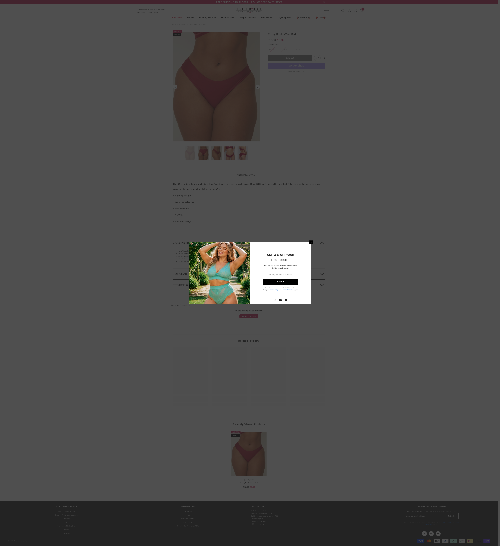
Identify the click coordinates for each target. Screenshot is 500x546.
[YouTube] (286, 300)
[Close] (311, 242)
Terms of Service (287, 290)
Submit (280, 282)
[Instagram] (280, 300)
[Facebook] (275, 300)
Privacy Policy (273, 290)
